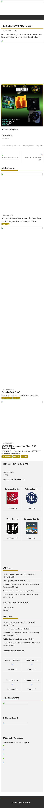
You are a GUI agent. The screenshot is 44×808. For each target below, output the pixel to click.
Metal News (16, 146)
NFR (15, 31)
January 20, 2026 (8, 443)
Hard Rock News (7, 146)
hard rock (32, 146)
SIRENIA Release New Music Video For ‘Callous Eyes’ (21, 595)
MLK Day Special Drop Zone (12, 591)
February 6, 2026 (8, 215)
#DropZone (14, 129)
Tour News (24, 456)
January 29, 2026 (8, 389)
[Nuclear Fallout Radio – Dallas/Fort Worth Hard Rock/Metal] (22, 2)
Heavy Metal (39, 146)
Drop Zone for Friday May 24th (33, 159)
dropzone (26, 146)
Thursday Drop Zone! (10, 581)
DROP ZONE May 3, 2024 (10, 157)
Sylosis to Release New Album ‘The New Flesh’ (19, 574)
